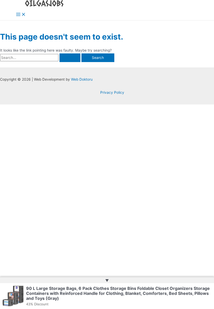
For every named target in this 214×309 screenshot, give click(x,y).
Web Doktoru (82, 79)
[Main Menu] (21, 14)
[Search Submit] (70, 57)
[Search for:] (40, 58)
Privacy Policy (112, 92)
